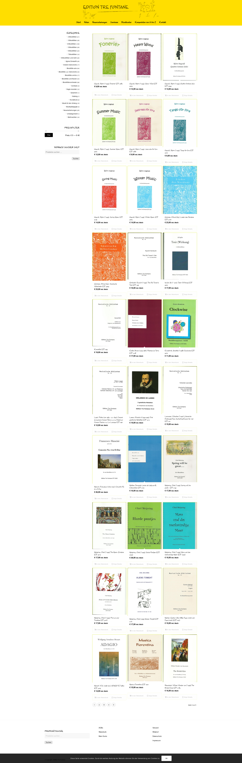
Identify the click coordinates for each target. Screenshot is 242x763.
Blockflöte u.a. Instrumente (68, 72)
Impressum (157, 740)
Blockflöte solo (72, 68)
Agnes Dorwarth (71, 61)
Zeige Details (117, 95)
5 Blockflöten (72, 47)
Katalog (75, 96)
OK (166, 758)
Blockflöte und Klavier (69, 79)
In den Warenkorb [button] (102, 95)
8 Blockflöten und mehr (69, 58)
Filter (49, 135)
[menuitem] (78, 22)
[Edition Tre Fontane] (121, 9)
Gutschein (74, 93)
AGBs (101, 727)
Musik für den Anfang (69, 103)
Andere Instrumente (70, 65)
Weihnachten (72, 117)
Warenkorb (102, 732)
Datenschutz (157, 736)
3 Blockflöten (72, 40)
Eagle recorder (72, 89)
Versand (155, 727)
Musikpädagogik (72, 107)
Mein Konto (103, 736)
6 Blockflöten (72, 51)
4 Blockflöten (71, 44)
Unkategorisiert (72, 114)
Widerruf (156, 732)
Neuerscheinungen (70, 110)
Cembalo (74, 86)
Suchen (76, 159)
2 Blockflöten (72, 37)
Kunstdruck (74, 100)
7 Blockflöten (72, 54)
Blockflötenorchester (70, 82)
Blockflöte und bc (71, 75)
